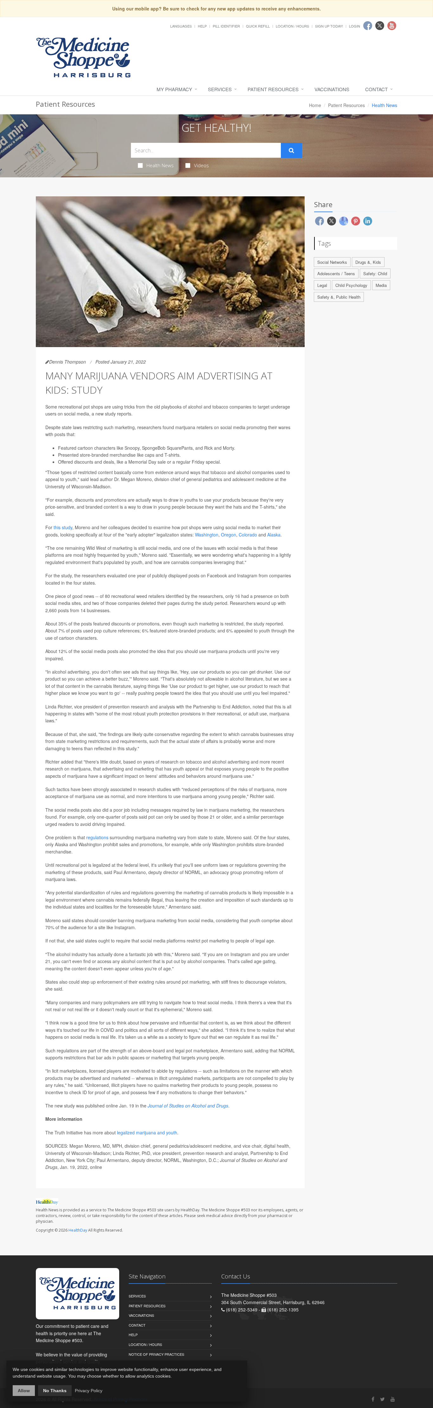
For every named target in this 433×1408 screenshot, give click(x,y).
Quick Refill (258, 26)
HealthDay (77, 1230)
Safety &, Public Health (338, 297)
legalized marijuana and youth (147, 1132)
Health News (160, 165)
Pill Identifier (226, 26)
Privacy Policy (88, 1390)
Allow (24, 1390)
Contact (376, 89)
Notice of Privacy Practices (156, 1354)
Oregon (228, 534)
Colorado (248, 534)
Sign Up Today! (329, 26)
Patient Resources (273, 89)
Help (202, 26)
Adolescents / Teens (336, 273)
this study (63, 527)
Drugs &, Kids (368, 262)
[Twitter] (382, 1399)
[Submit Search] (291, 150)
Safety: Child (375, 273)
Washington (206, 534)
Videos (201, 165)
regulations (97, 837)
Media (381, 285)
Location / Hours (292, 26)
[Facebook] (373, 1399)
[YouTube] (393, 1399)
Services (220, 89)
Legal (322, 285)
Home (315, 105)
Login (354, 26)
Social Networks (332, 262)
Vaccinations (331, 89)
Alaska (274, 534)
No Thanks (55, 1390)
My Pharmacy (174, 89)
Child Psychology (351, 285)
